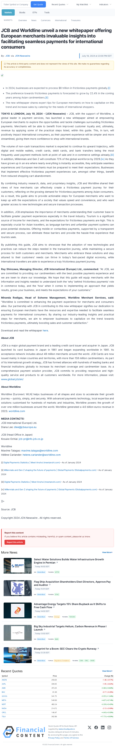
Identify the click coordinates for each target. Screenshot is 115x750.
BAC (3, 692)
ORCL (4, 712)
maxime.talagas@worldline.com (39, 450)
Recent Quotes (58, 4)
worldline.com (17, 411)
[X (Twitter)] (89, 732)
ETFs (35, 12)
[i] (109, 88)
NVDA (4, 708)
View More (106, 552)
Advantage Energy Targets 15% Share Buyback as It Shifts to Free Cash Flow (70, 606)
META (4, 700)
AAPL (4, 684)
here (45, 330)
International (60, 20)
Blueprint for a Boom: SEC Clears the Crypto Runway (66, 648)
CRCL (86, 660)
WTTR (57, 572)
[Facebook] (96, 732)
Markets (8, 12)
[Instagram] (109, 732)
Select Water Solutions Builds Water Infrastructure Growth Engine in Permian (69, 561)
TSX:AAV (72, 617)
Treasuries (76, 20)
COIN (81, 660)
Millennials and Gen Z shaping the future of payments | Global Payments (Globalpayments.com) (50, 470)
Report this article (15, 542)
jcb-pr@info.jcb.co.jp (31, 438)
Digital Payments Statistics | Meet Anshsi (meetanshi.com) (32, 462)
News (33, 20)
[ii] (46, 97)
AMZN (4, 680)
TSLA (4, 716)
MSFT (4, 704)
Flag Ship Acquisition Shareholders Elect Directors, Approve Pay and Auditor (72, 583)
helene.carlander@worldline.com (42, 454)
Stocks (22, 12)
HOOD (92, 660)
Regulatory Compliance (62, 660)
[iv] (102, 159)
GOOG (4, 696)
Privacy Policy (54, 738)
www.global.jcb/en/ (12, 379)
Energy (57, 617)
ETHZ (57, 594)
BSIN (56, 639)
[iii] (112, 154)
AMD (4, 688)
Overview (22, 20)
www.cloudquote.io (67, 729)
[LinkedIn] (103, 732)
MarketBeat (41, 572)
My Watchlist (82, 4)
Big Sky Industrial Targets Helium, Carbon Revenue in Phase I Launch (70, 628)
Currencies (45, 20)
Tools (47, 12)
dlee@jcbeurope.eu (25, 427)
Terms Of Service (71, 738)
